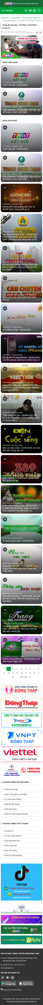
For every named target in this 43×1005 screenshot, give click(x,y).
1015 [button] (21, 677)
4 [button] (21, 669)
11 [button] (13, 673)
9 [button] (4, 673)
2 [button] (12, 669)
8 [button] (38, 669)
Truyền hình (15, 18)
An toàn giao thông (13, 799)
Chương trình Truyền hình (31, 18)
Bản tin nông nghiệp (13, 855)
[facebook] (36, 32)
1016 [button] (26, 677)
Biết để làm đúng (12, 804)
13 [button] (21, 673)
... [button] (17, 677)
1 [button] (8, 669)
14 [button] (26, 673)
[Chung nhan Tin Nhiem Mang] (21, 989)
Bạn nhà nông (11, 809)
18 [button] (13, 677)
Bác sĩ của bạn (11, 845)
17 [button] (38, 673)
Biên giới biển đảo (12, 841)
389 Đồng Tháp (11, 789)
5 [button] (25, 669)
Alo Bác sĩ (9, 831)
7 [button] (34, 669)
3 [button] (17, 669)
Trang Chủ (5, 18)
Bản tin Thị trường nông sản (16, 814)
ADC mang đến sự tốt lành (16, 794)
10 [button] (8, 673)
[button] (30, 677)
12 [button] (17, 673)
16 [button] (34, 673)
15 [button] (30, 673)
